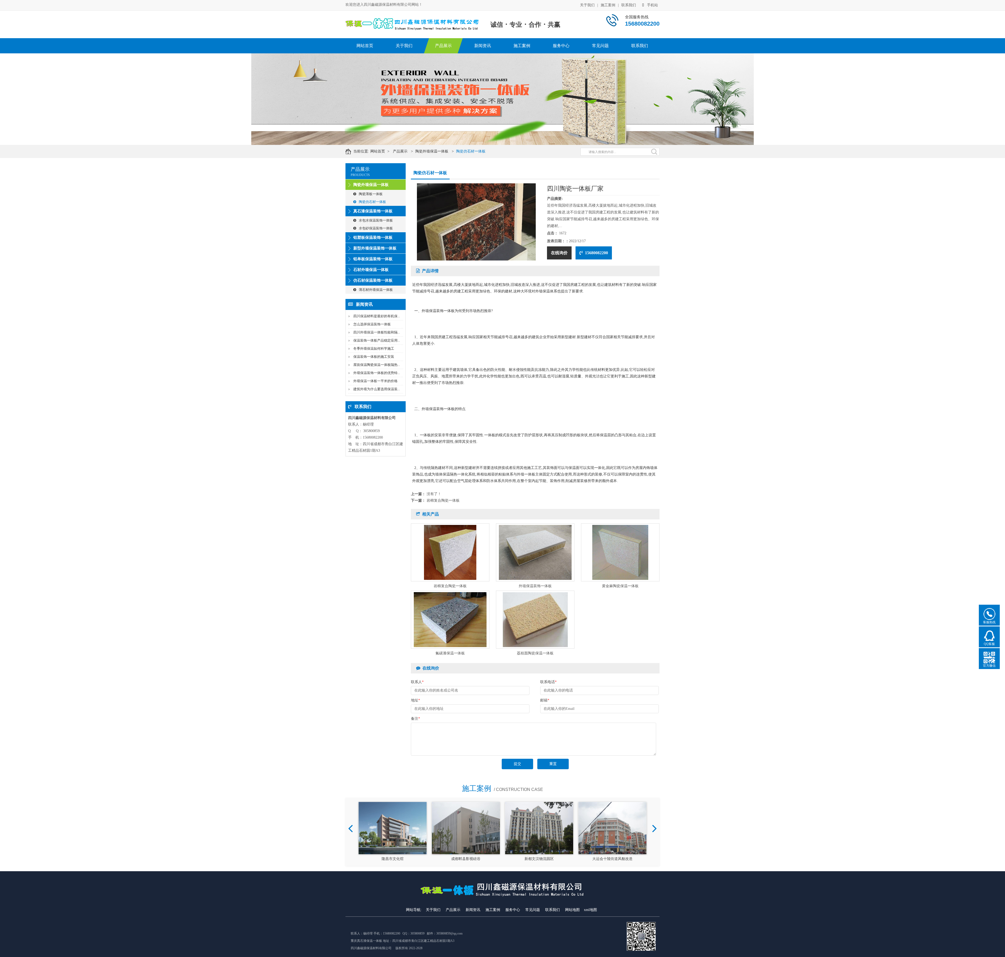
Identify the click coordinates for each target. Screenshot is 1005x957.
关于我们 (587, 5)
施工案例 (608, 5)
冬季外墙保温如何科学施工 (373, 348)
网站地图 (572, 910)
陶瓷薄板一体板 (371, 194)
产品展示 (443, 45)
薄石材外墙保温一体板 (376, 290)
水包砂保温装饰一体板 (376, 228)
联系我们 (628, 5)
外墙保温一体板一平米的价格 (375, 381)
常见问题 (600, 45)
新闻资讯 (482, 45)
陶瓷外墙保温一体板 (431, 151)
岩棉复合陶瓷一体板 (443, 500)
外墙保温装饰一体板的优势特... (376, 373)
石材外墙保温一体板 (371, 270)
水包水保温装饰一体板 (376, 220)
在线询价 (559, 253)
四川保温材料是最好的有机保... (376, 316)
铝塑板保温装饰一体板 (373, 237)
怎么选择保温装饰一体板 (372, 324)
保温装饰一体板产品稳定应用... (376, 340)
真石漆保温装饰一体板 (373, 211)
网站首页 (364, 45)
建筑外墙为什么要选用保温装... (376, 389)
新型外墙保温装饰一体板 (375, 248)
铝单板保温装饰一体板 (373, 259)
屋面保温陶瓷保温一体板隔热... (376, 365)
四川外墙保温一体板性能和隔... (376, 332)
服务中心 (561, 45)
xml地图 (590, 910)
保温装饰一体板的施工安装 (373, 357)
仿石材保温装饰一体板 (373, 280)
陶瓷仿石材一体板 (470, 151)
